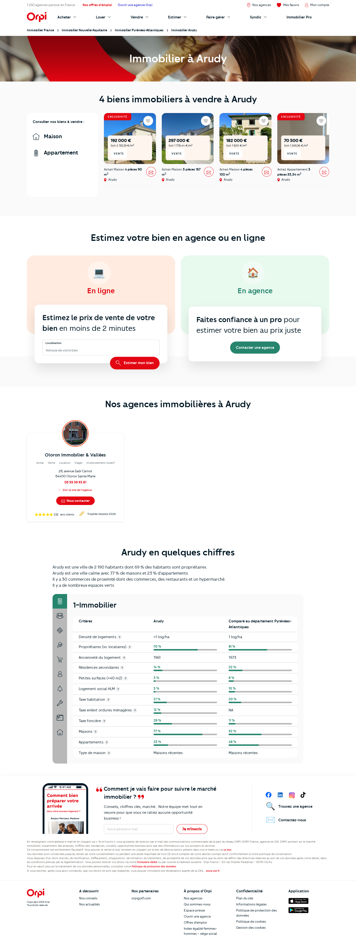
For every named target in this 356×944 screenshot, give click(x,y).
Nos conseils (88, 898)
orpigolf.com (141, 898)
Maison (52, 136)
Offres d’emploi (195, 922)
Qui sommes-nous (197, 904)
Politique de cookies (251, 921)
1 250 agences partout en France (51, 5)
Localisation (54, 343)
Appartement (60, 152)
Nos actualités (89, 904)
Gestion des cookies (251, 927)
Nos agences (193, 898)
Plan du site (244, 898)
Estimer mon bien (138, 363)
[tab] (60, 601)
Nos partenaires (145, 891)
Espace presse (194, 910)
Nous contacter (78, 501)
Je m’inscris (192, 829)
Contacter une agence (255, 347)
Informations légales (251, 904)
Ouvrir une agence (197, 916)
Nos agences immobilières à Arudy (178, 404)
